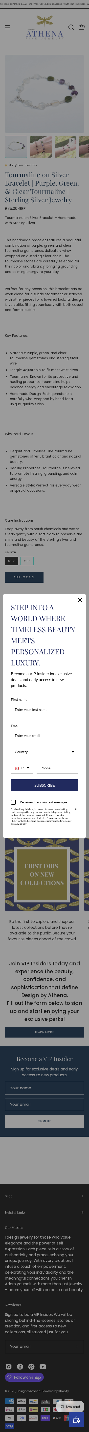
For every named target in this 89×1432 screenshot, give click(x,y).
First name (19, 699)
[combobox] (44, 752)
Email (15, 726)
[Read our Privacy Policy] (75, 810)
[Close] (80, 600)
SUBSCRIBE (44, 785)
